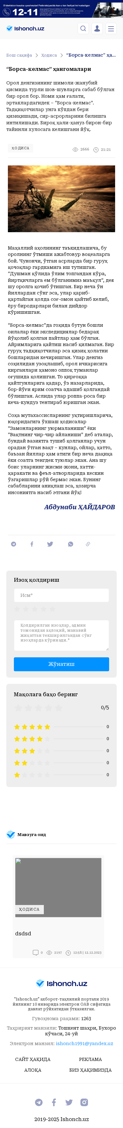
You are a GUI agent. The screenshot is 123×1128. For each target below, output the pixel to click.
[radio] (17, 608)
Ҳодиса (49, 55)
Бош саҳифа (19, 55)
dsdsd (23, 934)
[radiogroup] (35, 608)
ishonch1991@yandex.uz (84, 1043)
